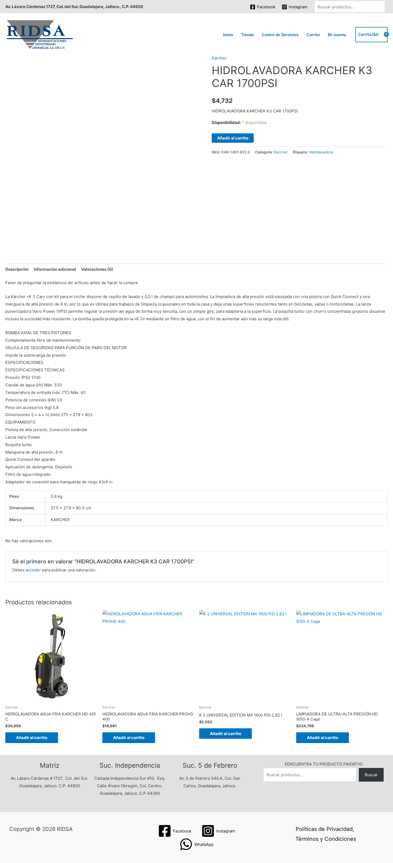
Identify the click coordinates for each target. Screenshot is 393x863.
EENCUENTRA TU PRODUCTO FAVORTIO (324, 764)
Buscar (371, 774)
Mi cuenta (337, 34)
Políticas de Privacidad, (325, 829)
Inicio (228, 34)
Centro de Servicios (280, 34)
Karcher (219, 58)
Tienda (247, 34)
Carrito (313, 34)
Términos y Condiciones (325, 839)
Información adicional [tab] (55, 269)
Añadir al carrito (232, 138)
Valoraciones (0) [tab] (97, 269)
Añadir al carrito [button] (31, 737)
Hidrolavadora (321, 152)
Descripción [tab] (17, 269)
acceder (33, 569)
